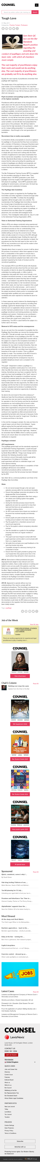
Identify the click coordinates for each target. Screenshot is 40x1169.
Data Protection (9, 1128)
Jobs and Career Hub (11, 1069)
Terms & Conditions (10, 1133)
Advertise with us (20, 1147)
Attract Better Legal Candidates (14, 1098)
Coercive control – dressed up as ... (14, 954)
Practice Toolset (15, 25)
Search (35, 12)
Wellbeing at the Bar (11, 1090)
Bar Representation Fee (12, 1093)
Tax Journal (8, 1114)
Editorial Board (9, 1080)
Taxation (7, 1117)
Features (7, 1077)
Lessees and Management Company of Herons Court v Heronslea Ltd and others (19, 995)
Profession (24, 25)
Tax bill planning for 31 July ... (12, 890)
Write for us (8, 1085)
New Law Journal (10, 1106)
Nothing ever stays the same (18, 686)
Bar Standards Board (11, 1095)
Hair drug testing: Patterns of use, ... (15, 882)
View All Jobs (34, 624)
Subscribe (20, 1141)
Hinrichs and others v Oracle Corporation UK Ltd (17, 1000)
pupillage (8, 608)
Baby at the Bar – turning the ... (13, 937)
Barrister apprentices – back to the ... (15, 928)
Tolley (6, 1109)
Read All (35, 684)
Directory (7, 1072)
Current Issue (9, 1074)
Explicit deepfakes (8, 945)
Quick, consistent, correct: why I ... (14, 874)
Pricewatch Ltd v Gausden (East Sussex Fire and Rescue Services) (17, 1004)
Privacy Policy (9, 1130)
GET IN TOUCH (11, 1055)
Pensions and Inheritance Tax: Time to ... (16, 898)
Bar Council (8, 1088)
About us (7, 1082)
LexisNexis (8, 1112)
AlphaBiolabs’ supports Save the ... (14, 906)
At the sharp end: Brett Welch (12, 919)
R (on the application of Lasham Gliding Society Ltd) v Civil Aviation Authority (19, 1010)
